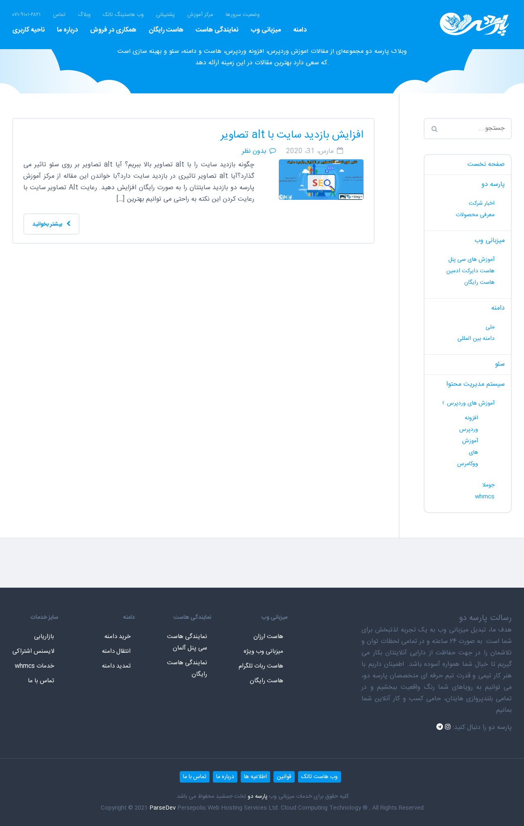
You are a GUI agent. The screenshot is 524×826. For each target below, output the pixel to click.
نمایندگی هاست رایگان (187, 668)
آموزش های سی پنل (471, 260)
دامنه (300, 30)
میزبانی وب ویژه (263, 651)
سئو (500, 364)
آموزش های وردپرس (471, 403)
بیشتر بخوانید (47, 224)
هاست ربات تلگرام (261, 666)
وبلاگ (84, 15)
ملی (490, 327)
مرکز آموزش (200, 15)
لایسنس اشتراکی (33, 651)
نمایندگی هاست (217, 30)
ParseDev (162, 808)
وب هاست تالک (319, 777)
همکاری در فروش (113, 30)
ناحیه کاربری (28, 30)
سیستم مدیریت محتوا (475, 384)
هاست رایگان (166, 30)
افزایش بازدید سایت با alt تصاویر (292, 135)
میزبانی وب (266, 30)
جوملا (488, 485)
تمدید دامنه (116, 666)
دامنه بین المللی (476, 339)
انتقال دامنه (116, 651)
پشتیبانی (165, 15)
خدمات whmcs (34, 666)
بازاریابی (44, 636)
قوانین (284, 777)
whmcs (485, 497)
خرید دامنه (117, 636)
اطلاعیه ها (255, 777)
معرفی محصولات (475, 215)
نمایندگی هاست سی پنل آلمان (187, 642)
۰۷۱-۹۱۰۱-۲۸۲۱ (26, 15)
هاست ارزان (268, 636)
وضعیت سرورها (243, 15)
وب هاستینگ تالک (123, 15)
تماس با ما (41, 681)
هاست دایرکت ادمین (470, 271)
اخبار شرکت (482, 203)
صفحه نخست (486, 164)
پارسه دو (493, 184)
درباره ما (67, 30)
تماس (59, 15)
